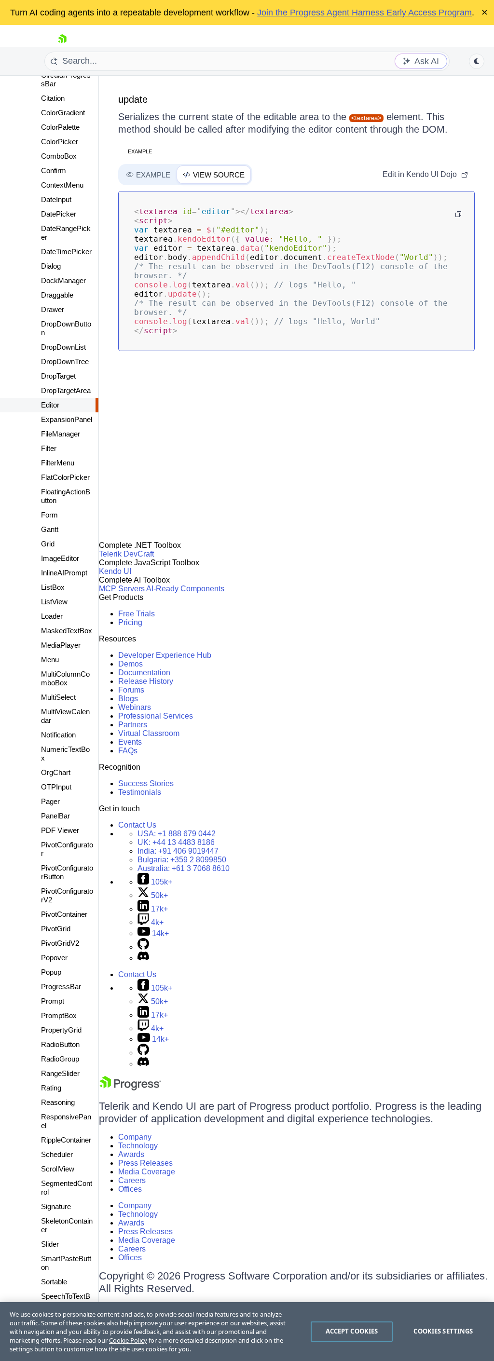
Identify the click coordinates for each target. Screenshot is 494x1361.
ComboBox (59, 156)
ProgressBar (61, 986)
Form (49, 515)
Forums (131, 690)
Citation (53, 98)
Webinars (134, 707)
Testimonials (139, 792)
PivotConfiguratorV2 (67, 895)
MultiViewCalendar (65, 716)
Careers (132, 1180)
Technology (138, 1146)
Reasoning (58, 1102)
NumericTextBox (65, 753)
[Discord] (143, 958)
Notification (58, 735)
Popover (54, 957)
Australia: (183, 868)
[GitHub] (143, 947)
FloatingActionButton (65, 496)
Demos (130, 664)
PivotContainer (64, 914)
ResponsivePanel (66, 1121)
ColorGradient (63, 113)
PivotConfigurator (67, 849)
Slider (50, 1244)
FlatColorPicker (65, 477)
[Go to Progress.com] (130, 1088)
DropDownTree (65, 361)
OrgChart (55, 772)
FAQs (127, 751)
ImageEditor (60, 558)
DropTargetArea (66, 390)
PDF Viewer (60, 830)
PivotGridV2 (60, 943)
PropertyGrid (61, 1030)
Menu (50, 659)
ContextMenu (62, 185)
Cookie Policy (128, 1340)
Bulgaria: (181, 860)
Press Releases (145, 1163)
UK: (176, 842)
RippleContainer (66, 1140)
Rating (51, 1088)
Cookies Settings (443, 1331)
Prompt (52, 1001)
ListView (54, 602)
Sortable (54, 1282)
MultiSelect (58, 697)
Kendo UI (115, 571)
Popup (51, 972)
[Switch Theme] (476, 61)
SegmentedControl (66, 1187)
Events (130, 742)
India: (178, 851)
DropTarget (58, 376)
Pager (50, 801)
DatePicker (58, 214)
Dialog (51, 266)
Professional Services (155, 716)
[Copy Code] (458, 214)
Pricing (130, 622)
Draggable (57, 295)
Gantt (49, 529)
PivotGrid (55, 929)
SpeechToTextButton (65, 1300)
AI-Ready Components (185, 589)
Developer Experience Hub (164, 655)
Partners (132, 725)
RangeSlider (60, 1073)
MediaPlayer (61, 645)
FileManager (60, 434)
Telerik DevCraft (126, 554)
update (133, 99)
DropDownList (63, 347)
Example (140, 151)
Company (134, 1137)
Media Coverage (146, 1172)
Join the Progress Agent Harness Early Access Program (364, 12)
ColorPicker (59, 141)
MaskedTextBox (66, 630)
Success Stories (146, 783)
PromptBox (59, 1015)
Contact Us (137, 825)
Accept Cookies (352, 1331)
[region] (247, 1331)
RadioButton (60, 1044)
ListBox (53, 587)
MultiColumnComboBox (65, 678)
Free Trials (136, 614)
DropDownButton (66, 328)
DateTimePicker (66, 251)
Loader (52, 616)
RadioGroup (60, 1059)
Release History (145, 681)
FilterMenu (57, 463)
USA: (176, 834)
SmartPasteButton (66, 1262)
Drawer (52, 309)
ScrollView (57, 1169)
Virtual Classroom (148, 733)
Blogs (128, 698)
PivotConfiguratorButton (67, 872)
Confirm (53, 170)
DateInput (56, 199)
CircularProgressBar (66, 79)
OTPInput (56, 787)
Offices (130, 1189)
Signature (56, 1206)
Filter (48, 448)
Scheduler (57, 1154)
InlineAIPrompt (64, 573)
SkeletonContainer (67, 1225)
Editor (50, 405)
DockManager (63, 280)
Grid (48, 544)
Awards (131, 1154)
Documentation (144, 672)
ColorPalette (60, 127)
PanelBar (55, 816)
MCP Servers (122, 589)
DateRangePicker (66, 232)
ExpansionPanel (66, 419)
